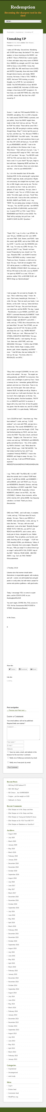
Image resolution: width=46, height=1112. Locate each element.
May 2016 (11, 919)
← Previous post (12, 710)
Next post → (22, 710)
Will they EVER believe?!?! (17, 785)
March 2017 (12, 893)
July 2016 (11, 911)
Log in (10, 1086)
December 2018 (13, 863)
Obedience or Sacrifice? (26, 824)
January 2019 (12, 860)
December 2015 (13, 933)
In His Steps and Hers (26, 809)
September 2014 (13, 989)
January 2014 (12, 1015)
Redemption (23, 7)
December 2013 (13, 1018)
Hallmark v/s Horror (14, 800)
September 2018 (13, 874)
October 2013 (12, 1026)
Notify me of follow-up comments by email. (23, 758)
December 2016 (13, 897)
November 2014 (13, 982)
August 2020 (12, 834)
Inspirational (17, 45)
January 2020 (12, 845)
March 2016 (12, 926)
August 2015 (12, 948)
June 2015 (11, 956)
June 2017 (11, 885)
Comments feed (13, 1093)
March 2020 (12, 841)
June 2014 (11, 1000)
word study (11, 1076)
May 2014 (11, 1004)
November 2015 (13, 937)
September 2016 (13, 908)
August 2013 (12, 1033)
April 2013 (11, 1048)
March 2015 (12, 967)
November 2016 (13, 900)
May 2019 (11, 848)
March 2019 (12, 852)
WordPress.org (13, 1097)
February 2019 (13, 856)
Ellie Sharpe (29, 43)
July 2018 (11, 882)
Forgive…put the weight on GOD (18, 796)
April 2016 (11, 922)
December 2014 (13, 978)
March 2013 (12, 1052)
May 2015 (11, 959)
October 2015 (12, 941)
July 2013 (11, 1037)
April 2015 (11, 963)
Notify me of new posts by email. (20, 762)
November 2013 (13, 1022)
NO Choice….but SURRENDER (18, 792)
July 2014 (11, 996)
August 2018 (12, 878)
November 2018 (13, 867)
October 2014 (12, 985)
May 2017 (11, 889)
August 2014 (12, 993)
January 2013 (12, 1059)
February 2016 (13, 930)
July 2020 (11, 837)
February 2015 (13, 970)
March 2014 (12, 1007)
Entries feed (12, 1089)
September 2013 (13, 1030)
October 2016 (12, 904)
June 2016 (11, 915)
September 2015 (13, 945)
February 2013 (13, 1055)
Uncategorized (13, 1072)
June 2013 (11, 1041)
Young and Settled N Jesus (27, 817)
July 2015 (11, 952)
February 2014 (13, 1011)
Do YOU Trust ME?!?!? (26, 820)
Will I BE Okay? (13, 789)
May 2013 (11, 1044)
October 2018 (12, 871)
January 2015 (12, 974)
